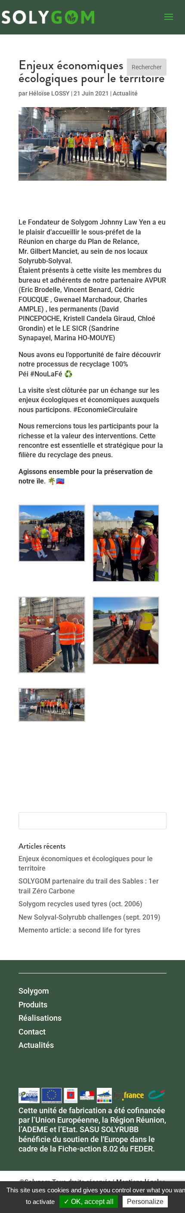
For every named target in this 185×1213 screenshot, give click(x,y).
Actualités (36, 1045)
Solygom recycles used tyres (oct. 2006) (80, 904)
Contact (32, 1031)
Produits (32, 1004)
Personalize (145, 1201)
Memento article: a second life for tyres (79, 930)
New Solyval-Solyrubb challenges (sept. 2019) (89, 917)
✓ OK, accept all (89, 1201)
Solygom (33, 990)
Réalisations (40, 1017)
